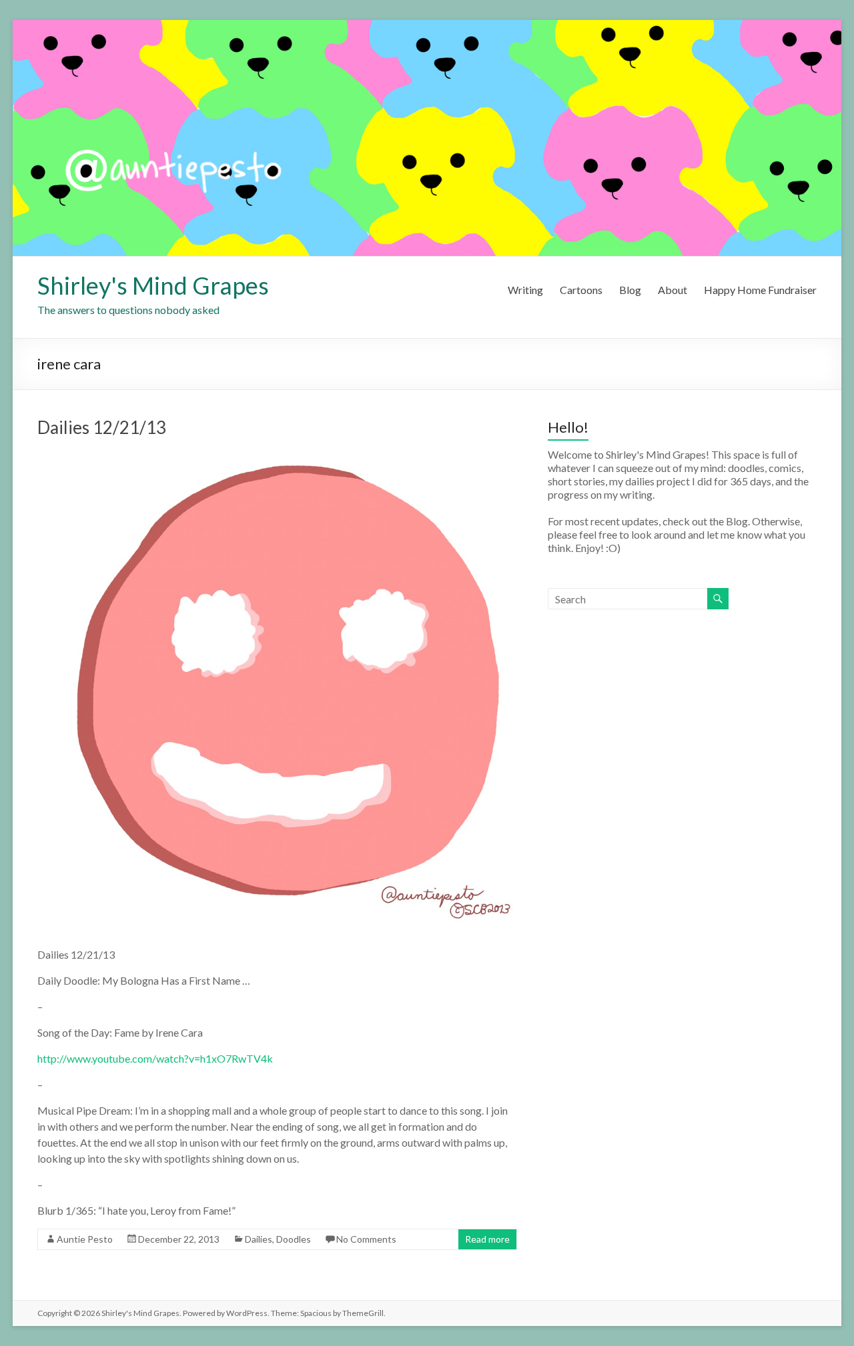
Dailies (258, 1239)
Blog (630, 289)
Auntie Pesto (85, 1239)
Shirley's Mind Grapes (153, 285)
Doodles (293, 1239)
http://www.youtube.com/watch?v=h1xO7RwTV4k (155, 1058)
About (672, 289)
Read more (487, 1239)
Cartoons (581, 289)
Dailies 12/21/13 (101, 427)
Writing (525, 289)
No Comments (366, 1239)
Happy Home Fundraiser (760, 289)
